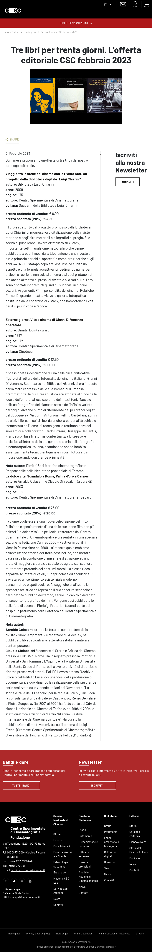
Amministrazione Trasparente (114, 933)
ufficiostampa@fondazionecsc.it (21, 897)
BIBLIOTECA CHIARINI (74, 23)
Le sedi (57, 840)
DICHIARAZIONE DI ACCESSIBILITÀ (76, 942)
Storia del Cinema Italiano (138, 850)
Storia (57, 834)
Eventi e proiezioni (85, 864)
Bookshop (110, 862)
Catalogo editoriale (135, 834)
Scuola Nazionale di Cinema (60, 820)
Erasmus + (59, 872)
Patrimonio (85, 836)
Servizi (108, 868)
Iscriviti (127, 182)
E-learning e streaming (60, 864)
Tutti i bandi (21, 785)
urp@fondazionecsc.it (106, 947)
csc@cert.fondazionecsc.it (28, 870)
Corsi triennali (61, 846)
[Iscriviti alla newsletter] (123, 4)
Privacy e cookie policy (38, 933)
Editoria (134, 816)
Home (6, 32)
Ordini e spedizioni (83, 933)
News (56, 898)
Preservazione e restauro (88, 844)
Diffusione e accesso (86, 854)
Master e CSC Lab (61, 880)
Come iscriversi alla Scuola (62, 854)
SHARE (14, 139)
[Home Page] (13, 10)
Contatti (58, 904)
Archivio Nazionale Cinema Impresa (88, 876)
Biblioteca (110, 816)
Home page (14, 933)
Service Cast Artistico (60, 891)
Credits (140, 933)
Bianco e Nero (137, 841)
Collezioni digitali (110, 854)
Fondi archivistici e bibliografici (112, 842)
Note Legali (62, 933)
